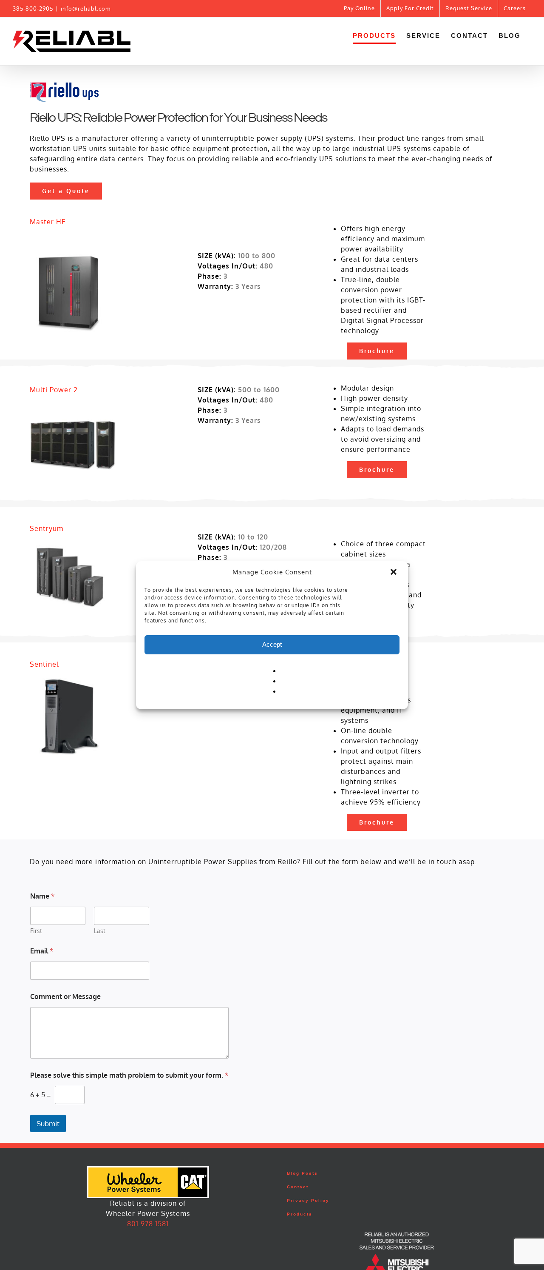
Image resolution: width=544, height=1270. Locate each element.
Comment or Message (65, 997)
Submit (48, 1123)
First (36, 930)
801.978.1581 (148, 1223)
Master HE (48, 221)
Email (42, 951)
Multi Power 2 (54, 389)
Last (99, 930)
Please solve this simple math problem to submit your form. (129, 1075)
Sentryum (46, 528)
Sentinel (44, 664)
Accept (272, 644)
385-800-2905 (33, 8)
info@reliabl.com (85, 8)
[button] (394, 573)
